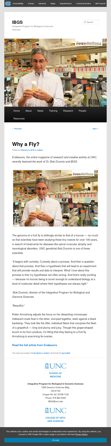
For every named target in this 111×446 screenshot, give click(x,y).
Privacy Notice (81, 434)
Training (53, 110)
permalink (66, 353)
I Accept (55, 440)
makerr (40, 150)
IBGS (17, 22)
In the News (36, 353)
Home (16, 110)
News (40, 110)
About (28, 110)
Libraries (42, 3)
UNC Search (100, 3)
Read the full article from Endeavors (34, 345)
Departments (66, 3)
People (82, 110)
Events (31, 3)
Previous (17, 128)
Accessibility (18, 3)
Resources (19, 118)
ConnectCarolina (83, 3)
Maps (53, 3)
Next (96, 128)
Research (68, 110)
